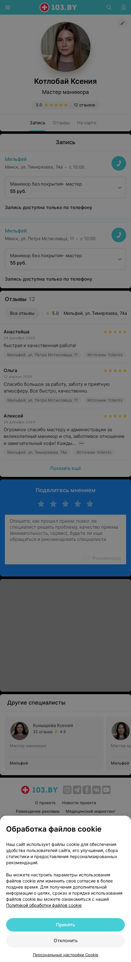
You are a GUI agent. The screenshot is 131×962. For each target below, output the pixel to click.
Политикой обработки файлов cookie (44, 905)
